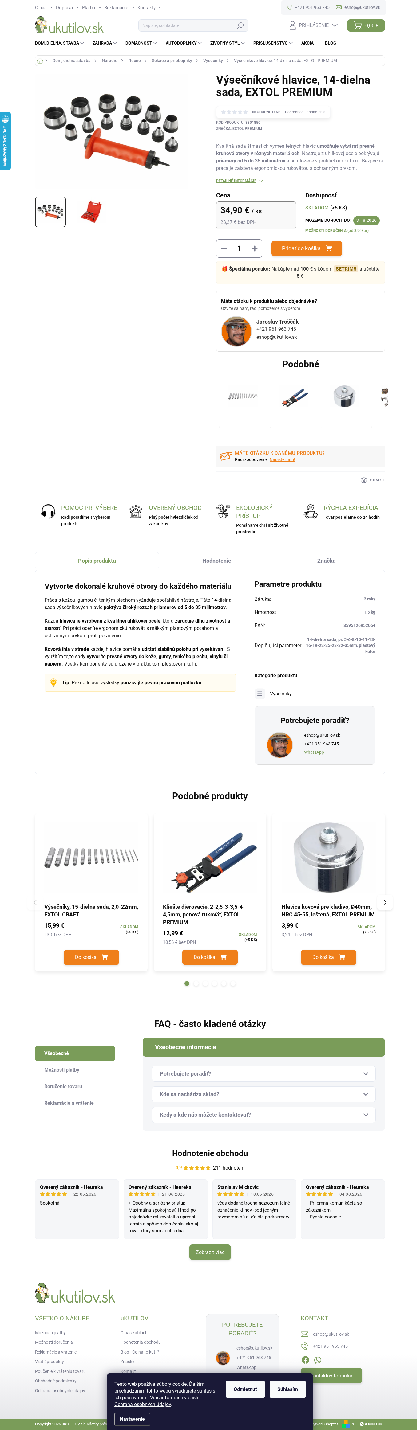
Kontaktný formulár (331, 1376)
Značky (127, 1361)
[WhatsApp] (317, 1358)
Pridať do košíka (301, 248)
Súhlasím (287, 1389)
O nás (41, 7)
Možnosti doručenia (337, 231)
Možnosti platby (50, 1332)
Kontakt (128, 1371)
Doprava (64, 7)
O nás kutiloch (134, 1332)
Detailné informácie (236, 181)
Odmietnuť (245, 1389)
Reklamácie (116, 7)
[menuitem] (60, 43)
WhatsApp (314, 752)
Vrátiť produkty (49, 1361)
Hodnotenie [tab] (216, 560)
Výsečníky (281, 694)
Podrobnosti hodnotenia (305, 112)
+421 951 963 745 (276, 329)
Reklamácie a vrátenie (56, 1352)
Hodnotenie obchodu (210, 1153)
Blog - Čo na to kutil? (140, 1352)
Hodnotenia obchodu (141, 1342)
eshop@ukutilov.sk (276, 337)
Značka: (239, 129)
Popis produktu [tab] (97, 560)
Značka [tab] (326, 560)
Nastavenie (132, 1419)
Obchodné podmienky (56, 1380)
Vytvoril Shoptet (324, 1424)
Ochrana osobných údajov (142, 1404)
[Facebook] (305, 1358)
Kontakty (146, 7)
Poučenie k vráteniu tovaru (60, 1371)
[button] (187, 983)
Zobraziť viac (210, 1252)
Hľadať (240, 26)
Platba (88, 7)
